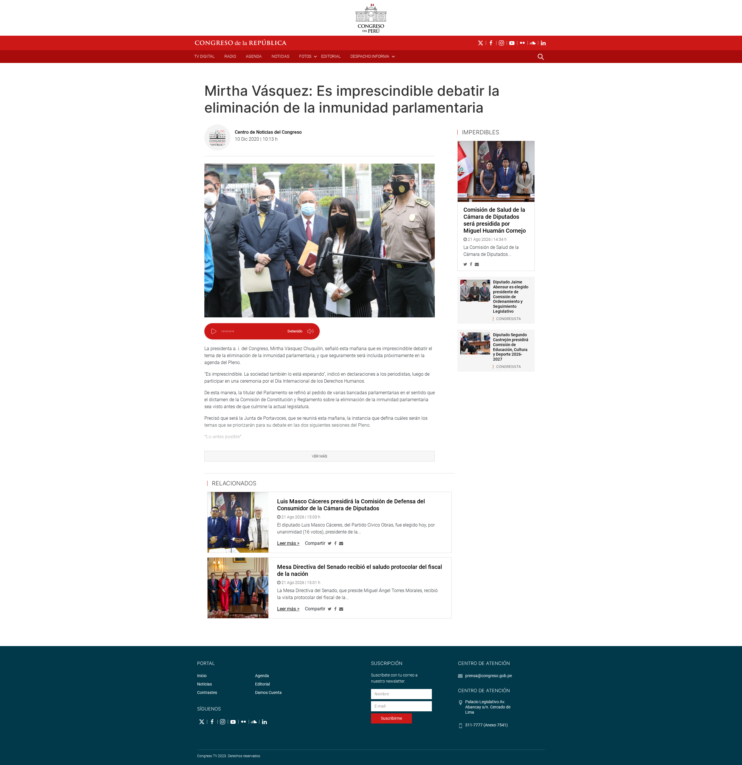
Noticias (280, 56)
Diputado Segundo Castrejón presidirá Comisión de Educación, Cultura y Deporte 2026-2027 (510, 346)
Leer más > (288, 543)
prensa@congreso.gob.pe (488, 675)
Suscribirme (391, 718)
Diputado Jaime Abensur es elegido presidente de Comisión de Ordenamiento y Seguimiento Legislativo (510, 297)
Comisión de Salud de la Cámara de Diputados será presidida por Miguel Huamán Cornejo (494, 220)
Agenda (254, 56)
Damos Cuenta (268, 692)
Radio (230, 56)
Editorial (331, 56)
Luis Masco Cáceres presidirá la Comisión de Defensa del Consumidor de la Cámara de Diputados (351, 505)
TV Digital (204, 56)
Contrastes (207, 692)
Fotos (305, 56)
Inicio (202, 675)
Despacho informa (369, 56)
